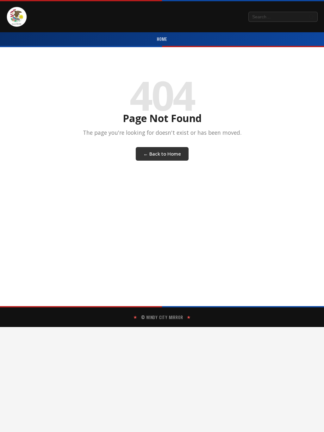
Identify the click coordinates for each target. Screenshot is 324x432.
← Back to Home (162, 154)
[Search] (311, 17)
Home (162, 39)
